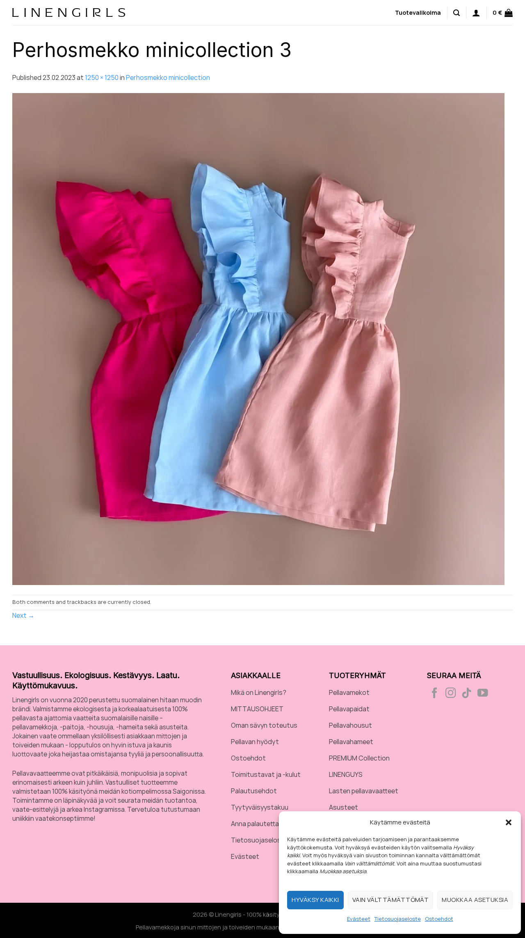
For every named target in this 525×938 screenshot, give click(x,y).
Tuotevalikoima (418, 12)
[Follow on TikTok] (466, 693)
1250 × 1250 (102, 77)
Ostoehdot (439, 918)
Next (23, 615)
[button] (508, 822)
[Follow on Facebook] (434, 693)
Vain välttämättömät (390, 899)
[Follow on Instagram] (450, 693)
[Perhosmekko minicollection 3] (258, 338)
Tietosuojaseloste (397, 918)
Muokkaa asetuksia (475, 899)
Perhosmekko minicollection (168, 77)
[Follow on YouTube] (482, 693)
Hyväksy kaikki (315, 899)
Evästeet (358, 918)
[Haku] (456, 12)
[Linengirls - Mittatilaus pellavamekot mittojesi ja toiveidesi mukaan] (68, 12)
